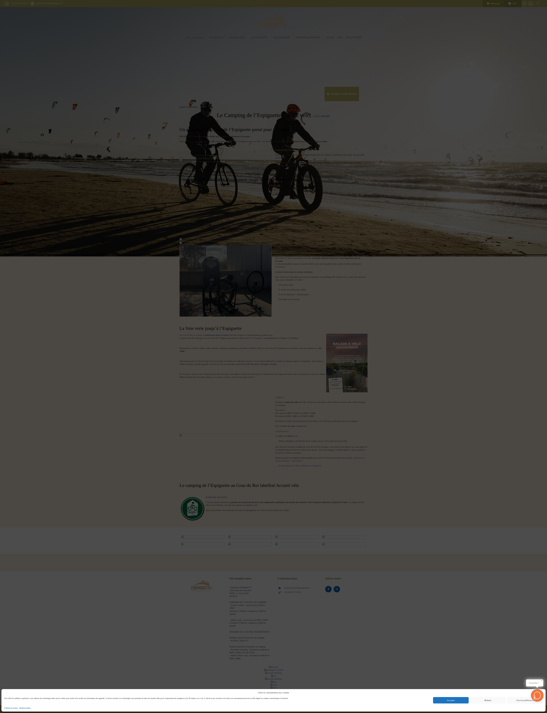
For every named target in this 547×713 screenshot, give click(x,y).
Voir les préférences (525, 700)
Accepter (451, 700)
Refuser (487, 700)
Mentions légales (25, 708)
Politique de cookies (11, 708)
